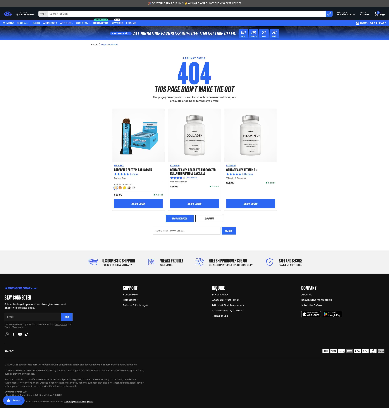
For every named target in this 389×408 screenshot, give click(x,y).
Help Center (130, 300)
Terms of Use (220, 316)
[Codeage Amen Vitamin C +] (250, 135)
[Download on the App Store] (311, 314)
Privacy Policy (61, 324)
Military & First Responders (228, 305)
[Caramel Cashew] (120, 187)
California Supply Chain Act (228, 310)
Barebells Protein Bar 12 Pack (133, 169)
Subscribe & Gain (311, 305)
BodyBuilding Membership (316, 300)
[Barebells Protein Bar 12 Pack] (138, 135)
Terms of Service (12, 327)
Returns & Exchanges (135, 305)
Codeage (174, 165)
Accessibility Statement (226, 300)
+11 (134, 188)
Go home (209, 218)
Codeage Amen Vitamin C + (242, 169)
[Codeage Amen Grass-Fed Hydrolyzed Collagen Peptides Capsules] (194, 135)
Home (94, 44)
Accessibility (130, 294)
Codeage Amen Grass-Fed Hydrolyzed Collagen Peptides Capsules (193, 171)
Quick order (138, 204)
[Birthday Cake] (124, 187)
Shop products (179, 218)
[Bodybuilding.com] (7, 13)
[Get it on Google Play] (332, 314)
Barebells (119, 165)
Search (228, 230)
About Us (306, 294)
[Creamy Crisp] (115, 187)
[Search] (329, 14)
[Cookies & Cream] (129, 187)
